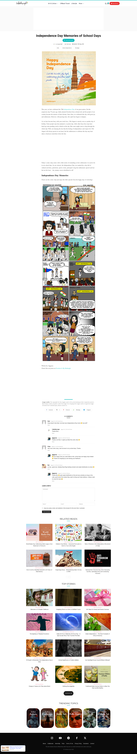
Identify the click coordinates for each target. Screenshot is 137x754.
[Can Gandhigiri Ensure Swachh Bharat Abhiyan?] (97, 648)
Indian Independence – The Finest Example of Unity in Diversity (97, 635)
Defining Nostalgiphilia (68, 686)
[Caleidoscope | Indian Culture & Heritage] (24, 3)
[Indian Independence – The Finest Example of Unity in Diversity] (97, 622)
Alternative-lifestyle (68, 631)
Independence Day (69, 109)
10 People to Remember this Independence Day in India (39, 661)
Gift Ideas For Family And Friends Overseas (97, 609)
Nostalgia (77, 47)
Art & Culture (39, 542)
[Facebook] (76, 738)
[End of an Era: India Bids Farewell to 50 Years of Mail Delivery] (39, 558)
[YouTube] (60, 738)
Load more (67, 693)
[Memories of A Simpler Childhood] (39, 597)
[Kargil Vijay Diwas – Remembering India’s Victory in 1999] (68, 558)
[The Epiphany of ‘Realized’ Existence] (39, 622)
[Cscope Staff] (54, 44)
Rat (49, 465)
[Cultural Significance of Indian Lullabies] (68, 648)
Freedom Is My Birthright (63, 368)
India (58, 47)
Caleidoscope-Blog (98, 567)
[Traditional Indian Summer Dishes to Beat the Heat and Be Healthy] (97, 674)
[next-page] (69, 577)
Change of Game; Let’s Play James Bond (39, 686)
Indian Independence (67, 47)
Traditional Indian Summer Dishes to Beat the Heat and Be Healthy (97, 687)
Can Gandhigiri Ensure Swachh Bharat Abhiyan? (97, 660)
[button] (105, 3)
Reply (49, 425)
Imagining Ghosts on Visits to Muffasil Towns (68, 609)
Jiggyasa (54, 438)
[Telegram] (68, 738)
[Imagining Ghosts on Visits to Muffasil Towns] (68, 597)
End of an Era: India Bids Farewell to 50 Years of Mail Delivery (39, 571)
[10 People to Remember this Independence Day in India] (39, 648)
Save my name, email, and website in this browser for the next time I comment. (64, 508)
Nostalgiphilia (68, 542)
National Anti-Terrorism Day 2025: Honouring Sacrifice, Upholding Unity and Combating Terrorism (98, 572)
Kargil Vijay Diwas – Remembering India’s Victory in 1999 (69, 571)
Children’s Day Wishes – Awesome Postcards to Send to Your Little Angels (68, 545)
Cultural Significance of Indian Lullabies (68, 660)
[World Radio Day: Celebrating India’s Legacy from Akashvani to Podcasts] (39, 532)
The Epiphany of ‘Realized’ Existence (39, 634)
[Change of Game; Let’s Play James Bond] (39, 674)
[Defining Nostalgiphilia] (68, 674)
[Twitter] (85, 738)
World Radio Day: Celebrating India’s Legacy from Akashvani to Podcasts (39, 545)
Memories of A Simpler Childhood (39, 609)
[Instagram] (52, 738)
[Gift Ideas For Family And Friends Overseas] (97, 597)
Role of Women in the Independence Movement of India (98, 545)
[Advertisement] (68, 19)
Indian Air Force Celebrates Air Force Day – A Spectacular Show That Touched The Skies (68, 635)
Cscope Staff (59, 44)
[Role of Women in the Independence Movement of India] (98, 532)
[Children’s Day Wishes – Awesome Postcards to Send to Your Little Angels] (68, 532)
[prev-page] (67, 577)
